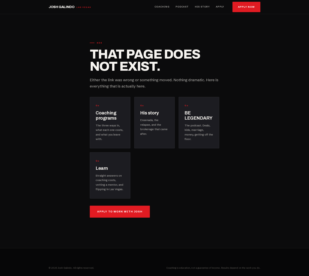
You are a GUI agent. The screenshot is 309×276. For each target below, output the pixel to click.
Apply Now (246, 6)
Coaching (162, 6)
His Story (202, 6)
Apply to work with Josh (120, 211)
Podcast (182, 6)
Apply (220, 6)
